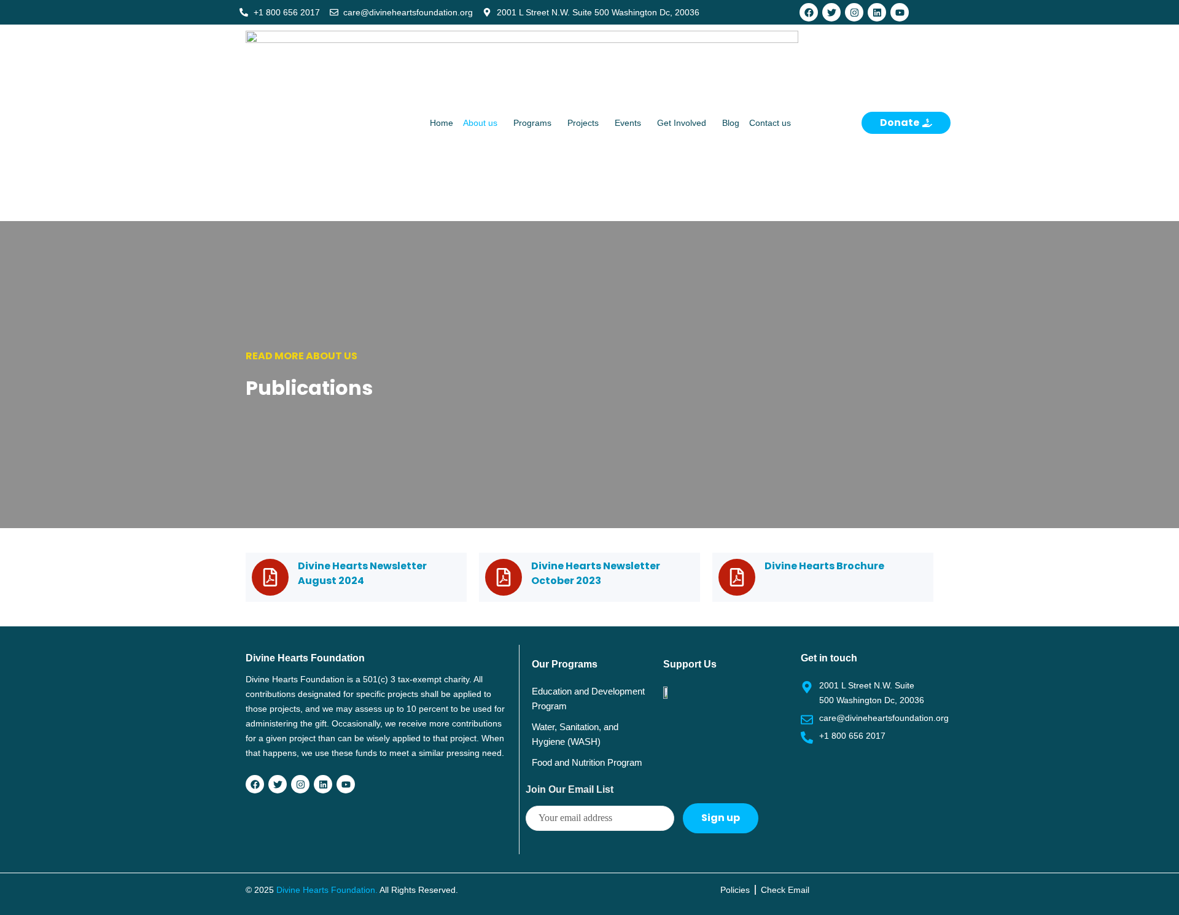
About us (480, 123)
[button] (483, 123)
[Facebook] (809, 12)
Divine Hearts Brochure (824, 566)
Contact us (770, 123)
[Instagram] (854, 12)
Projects (583, 123)
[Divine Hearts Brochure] (736, 577)
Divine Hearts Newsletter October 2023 (595, 573)
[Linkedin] (877, 12)
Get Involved (681, 123)
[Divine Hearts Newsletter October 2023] (503, 577)
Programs (532, 123)
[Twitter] (831, 12)
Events (628, 123)
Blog (730, 123)
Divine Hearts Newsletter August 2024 (362, 573)
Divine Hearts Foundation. (327, 890)
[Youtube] (899, 12)
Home (441, 123)
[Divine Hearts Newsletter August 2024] (270, 577)
